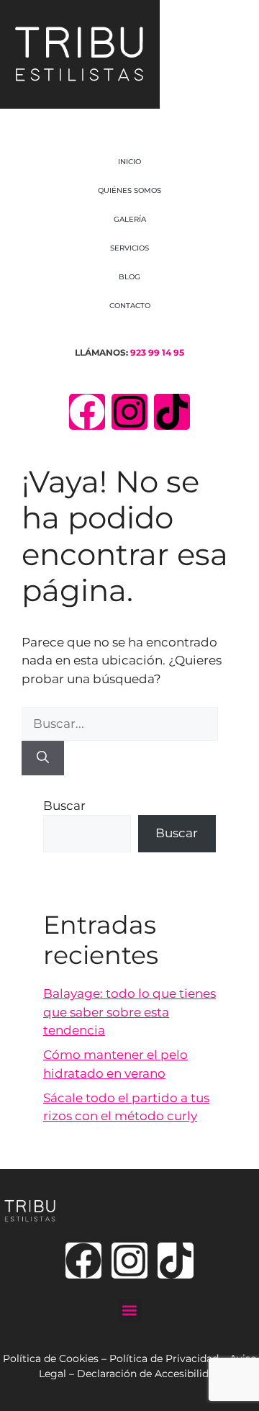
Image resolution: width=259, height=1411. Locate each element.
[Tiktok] (172, 412)
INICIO (129, 161)
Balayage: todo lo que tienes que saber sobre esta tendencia (129, 1011)
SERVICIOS (129, 248)
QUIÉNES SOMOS (129, 190)
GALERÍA (130, 219)
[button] (130, 1310)
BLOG (129, 276)
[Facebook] (87, 412)
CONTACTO (129, 305)
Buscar (64, 805)
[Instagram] (129, 412)
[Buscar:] (120, 723)
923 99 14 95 (157, 352)
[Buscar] (43, 758)
